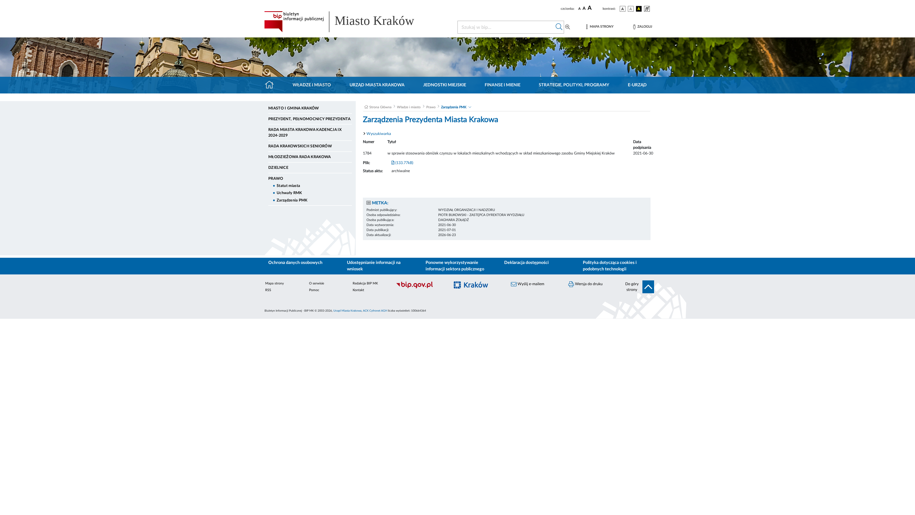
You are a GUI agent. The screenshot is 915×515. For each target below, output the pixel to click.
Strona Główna (380, 107)
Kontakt (358, 290)
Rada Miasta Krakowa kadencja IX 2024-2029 (305, 132)
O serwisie (316, 283)
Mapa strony (274, 283)
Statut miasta (288, 186)
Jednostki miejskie (444, 85)
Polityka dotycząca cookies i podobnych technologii (610, 266)
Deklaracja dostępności (526, 263)
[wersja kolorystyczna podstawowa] (622, 8)
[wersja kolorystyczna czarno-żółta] (638, 8)
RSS (268, 290)
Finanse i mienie (502, 85)
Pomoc (314, 290)
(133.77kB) (403, 163)
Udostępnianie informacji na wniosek (374, 266)
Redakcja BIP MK (365, 283)
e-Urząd (637, 85)
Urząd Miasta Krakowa (377, 85)
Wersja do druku (588, 284)
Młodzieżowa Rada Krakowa (299, 157)
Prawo (275, 178)
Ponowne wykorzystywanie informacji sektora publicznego (455, 266)
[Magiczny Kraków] (478, 287)
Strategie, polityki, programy (574, 85)
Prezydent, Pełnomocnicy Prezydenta (309, 119)
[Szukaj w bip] (559, 27)
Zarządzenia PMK (292, 200)
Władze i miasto (312, 85)
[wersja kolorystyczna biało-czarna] (630, 8)
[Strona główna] (271, 85)
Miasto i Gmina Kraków (293, 108)
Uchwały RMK (289, 193)
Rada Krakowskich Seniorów (300, 146)
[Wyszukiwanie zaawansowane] (567, 27)
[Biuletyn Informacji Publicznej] (421, 287)
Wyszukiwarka (378, 134)
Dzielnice (278, 168)
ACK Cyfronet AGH (375, 310)
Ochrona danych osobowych (295, 263)
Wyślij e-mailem (530, 284)
